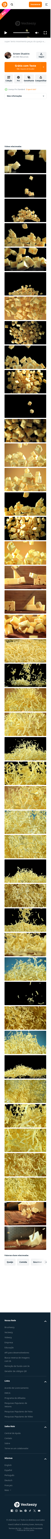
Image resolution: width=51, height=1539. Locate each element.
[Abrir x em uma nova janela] (33, 1516)
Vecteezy (9, 1331)
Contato (8, 1444)
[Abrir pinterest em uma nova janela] (24, 1516)
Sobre (7, 1449)
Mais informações (14, 95)
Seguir (41, 57)
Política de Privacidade (32, 1534)
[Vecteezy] (4, 4)
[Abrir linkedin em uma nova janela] (20, 1516)
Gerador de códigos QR (16, 1370)
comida (23, 1260)
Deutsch (8, 1485)
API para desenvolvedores (17, 1351)
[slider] (21, 32)
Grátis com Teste (25, 67)
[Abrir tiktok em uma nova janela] (29, 1516)
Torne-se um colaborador (16, 1454)
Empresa (9, 1341)
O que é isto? (31, 89)
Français (8, 1490)
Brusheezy (9, 1326)
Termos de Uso (14, 1534)
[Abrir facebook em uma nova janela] (11, 1516)
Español (8, 1475)
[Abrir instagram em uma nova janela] (15, 1516)
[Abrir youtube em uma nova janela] (38, 1516)
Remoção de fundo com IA (17, 1365)
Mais (7, 1495)
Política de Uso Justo (24, 1535)
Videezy (8, 1336)
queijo (10, 1260)
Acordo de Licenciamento (16, 1386)
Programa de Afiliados (15, 1396)
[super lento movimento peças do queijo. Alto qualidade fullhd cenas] (25, 502)
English (8, 1470)
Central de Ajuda (13, 1438)
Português (9, 1480)
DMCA (7, 1391)
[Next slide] (39, 1260)
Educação (9, 1346)
